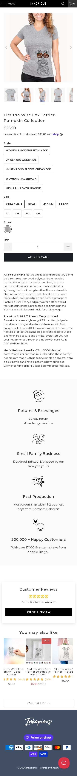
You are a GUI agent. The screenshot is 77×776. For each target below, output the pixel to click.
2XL (17, 213)
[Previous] (7, 47)
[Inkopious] (38, 3)
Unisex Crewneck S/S (21, 159)
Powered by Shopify (48, 767)
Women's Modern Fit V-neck (27, 150)
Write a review (38, 612)
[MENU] (2, 3)
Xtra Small (14, 204)
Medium (48, 204)
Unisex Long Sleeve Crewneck (28, 169)
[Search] (63, 3)
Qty (6, 239)
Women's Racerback (21, 178)
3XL (27, 213)
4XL (38, 213)
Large (63, 204)
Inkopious (31, 767)
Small (32, 204)
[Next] (70, 47)
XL (7, 213)
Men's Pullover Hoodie (23, 188)
